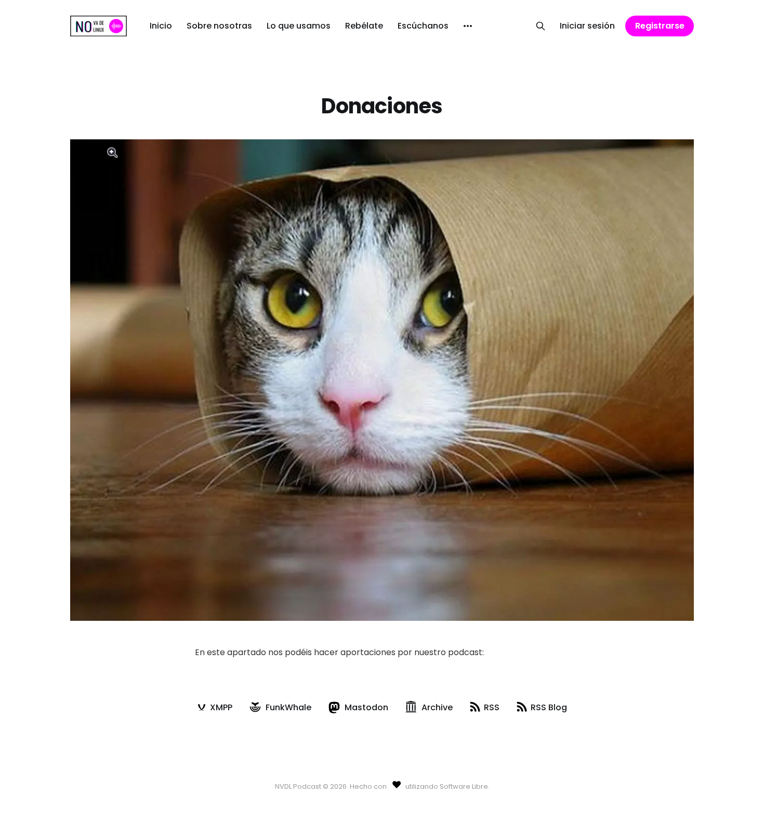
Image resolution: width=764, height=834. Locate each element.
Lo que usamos (299, 26)
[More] (468, 26)
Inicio (161, 26)
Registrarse (659, 26)
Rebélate (364, 26)
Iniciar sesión (587, 26)
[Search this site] (540, 26)
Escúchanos (423, 26)
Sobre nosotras (219, 26)
